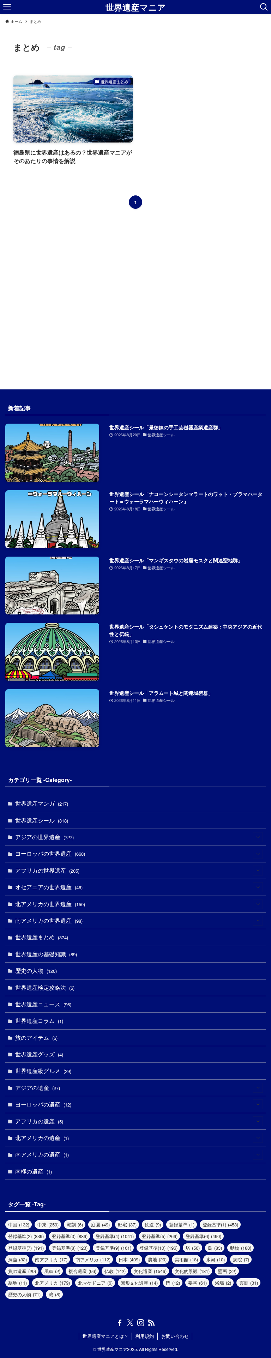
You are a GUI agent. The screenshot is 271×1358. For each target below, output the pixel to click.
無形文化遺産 (139, 1282)
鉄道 (153, 1224)
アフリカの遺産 (39, 1121)
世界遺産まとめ (41, 937)
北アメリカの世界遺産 (50, 904)
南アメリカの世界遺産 (49, 920)
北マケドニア (95, 1282)
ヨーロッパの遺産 (43, 1104)
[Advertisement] (135, 300)
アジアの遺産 (37, 1088)
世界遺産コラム (39, 1021)
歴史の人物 (36, 970)
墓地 (17, 1282)
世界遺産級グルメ (43, 1071)
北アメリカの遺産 (42, 1138)
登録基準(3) (70, 1236)
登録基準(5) (159, 1236)
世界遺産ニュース (43, 1004)
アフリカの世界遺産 (47, 870)
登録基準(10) (158, 1247)
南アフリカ (51, 1259)
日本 (129, 1259)
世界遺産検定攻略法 (44, 987)
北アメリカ (52, 1282)
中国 (18, 1224)
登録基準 (181, 1224)
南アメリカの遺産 (42, 1154)
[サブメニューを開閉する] (258, 837)
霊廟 (248, 1282)
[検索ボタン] (264, 7)
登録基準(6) (203, 1236)
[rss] (151, 1322)
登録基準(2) (26, 1236)
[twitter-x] (130, 1322)
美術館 (186, 1259)
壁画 (227, 1271)
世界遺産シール (41, 820)
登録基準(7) (26, 1247)
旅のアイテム (36, 1037)
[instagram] (141, 1322)
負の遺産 (22, 1271)
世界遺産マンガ (41, 803)
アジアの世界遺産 (44, 837)
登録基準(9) (113, 1247)
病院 (241, 1259)
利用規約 (145, 1336)
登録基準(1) (220, 1224)
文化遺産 (150, 1271)
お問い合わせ (175, 1336)
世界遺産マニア (136, 7)
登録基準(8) (70, 1247)
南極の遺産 (33, 1171)
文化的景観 (192, 1271)
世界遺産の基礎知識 (46, 954)
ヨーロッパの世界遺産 (50, 853)
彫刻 (75, 1224)
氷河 (215, 1259)
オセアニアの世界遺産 (49, 887)
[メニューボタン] (7, 7)
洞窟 (17, 1259)
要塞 (197, 1282)
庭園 (100, 1224)
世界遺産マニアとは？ (105, 1336)
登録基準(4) (115, 1236)
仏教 (115, 1271)
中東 (48, 1224)
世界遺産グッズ (39, 1054)
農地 (157, 1259)
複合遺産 (82, 1271)
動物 (240, 1247)
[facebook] (119, 1322)
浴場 (223, 1282)
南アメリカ (93, 1259)
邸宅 (127, 1224)
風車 (52, 1271)
